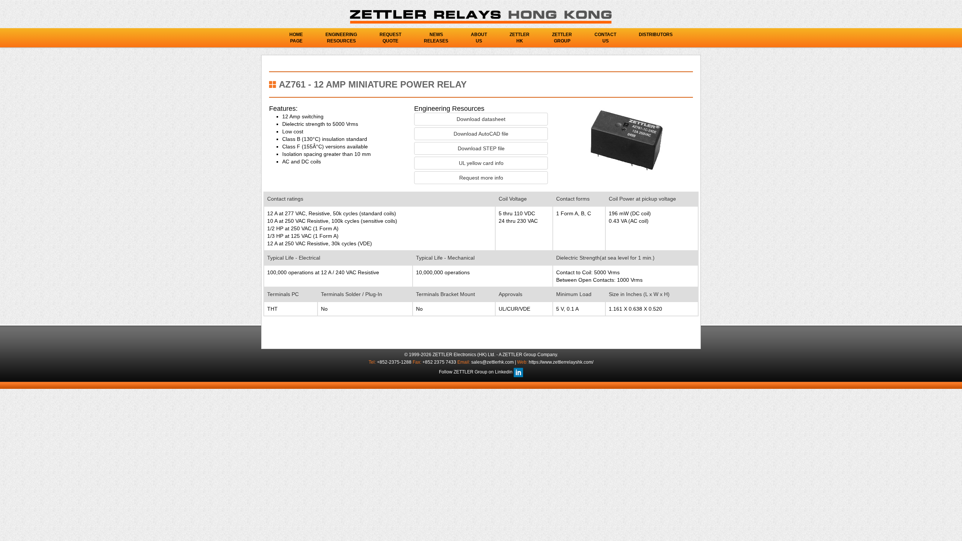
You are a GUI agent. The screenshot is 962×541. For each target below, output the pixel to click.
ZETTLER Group (519, 354)
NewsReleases (436, 38)
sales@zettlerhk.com (493, 362)
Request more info (481, 178)
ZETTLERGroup (562, 38)
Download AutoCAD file (481, 134)
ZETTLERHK (519, 38)
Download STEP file (481, 148)
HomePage (296, 38)
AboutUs (479, 38)
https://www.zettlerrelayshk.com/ (561, 362)
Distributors (656, 34)
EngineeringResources (341, 38)
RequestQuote (390, 38)
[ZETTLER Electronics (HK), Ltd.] (481, 17)
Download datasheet (481, 119)
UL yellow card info (481, 163)
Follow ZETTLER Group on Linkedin (476, 372)
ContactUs (605, 38)
